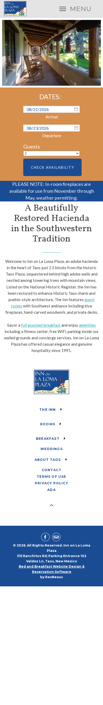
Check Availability (52, 167)
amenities (87, 325)
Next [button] (91, 52)
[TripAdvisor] (57, 537)
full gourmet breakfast (40, 325)
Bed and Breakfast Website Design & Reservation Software (52, 569)
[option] (51, 53)
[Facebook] (46, 537)
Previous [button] (11, 52)
